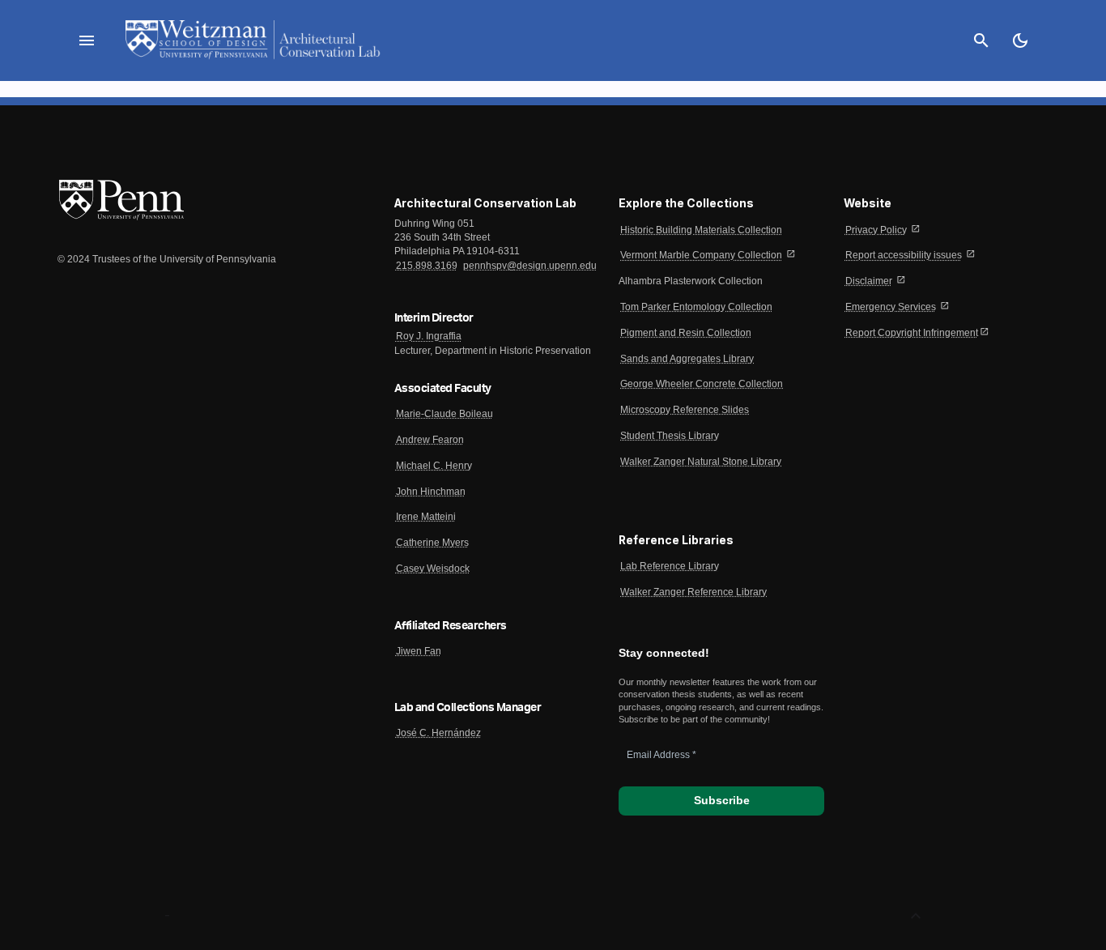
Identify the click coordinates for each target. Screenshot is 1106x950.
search (981, 40)
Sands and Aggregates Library (687, 359)
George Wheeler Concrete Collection (701, 384)
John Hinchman (431, 491)
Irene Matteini (426, 517)
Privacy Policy (876, 230)
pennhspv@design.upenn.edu (530, 266)
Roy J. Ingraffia (429, 336)
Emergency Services (890, 307)
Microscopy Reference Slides (684, 410)
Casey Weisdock (433, 568)
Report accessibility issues (903, 255)
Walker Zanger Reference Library (693, 592)
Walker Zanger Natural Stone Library (700, 461)
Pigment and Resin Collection (685, 333)
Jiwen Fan (418, 651)
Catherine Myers (432, 542)
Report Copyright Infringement (911, 333)
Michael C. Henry (434, 466)
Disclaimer (868, 281)
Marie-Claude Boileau (444, 414)
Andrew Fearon (430, 440)
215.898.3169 (426, 266)
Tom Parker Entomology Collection (696, 307)
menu (86, 40)
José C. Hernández (438, 733)
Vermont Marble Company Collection (701, 255)
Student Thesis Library (669, 436)
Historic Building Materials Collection (701, 230)
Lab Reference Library (669, 566)
